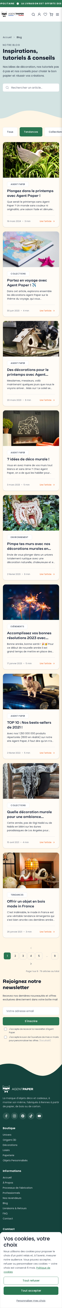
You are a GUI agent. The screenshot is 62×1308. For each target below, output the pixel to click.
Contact (8, 1218)
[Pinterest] (22, 1116)
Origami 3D (9, 1140)
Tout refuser (31, 1281)
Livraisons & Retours (15, 1208)
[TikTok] (31, 1116)
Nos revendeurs (12, 1198)
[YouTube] (39, 1116)
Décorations (10, 1145)
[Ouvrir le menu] (57, 14)
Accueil (7, 37)
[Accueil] (13, 14)
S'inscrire (31, 1021)
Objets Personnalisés (15, 1160)
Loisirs (6, 1150)
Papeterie (8, 1155)
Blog (5, 1203)
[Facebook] (6, 1116)
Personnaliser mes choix (31, 1300)
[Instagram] (14, 1116)
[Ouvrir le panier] (51, 14)
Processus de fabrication (18, 1187)
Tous (10, 132)
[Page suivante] (31, 963)
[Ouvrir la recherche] (33, 14)
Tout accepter (31, 1291)
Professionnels (11, 1193)
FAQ (5, 1213)
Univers (7, 1134)
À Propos (8, 1182)
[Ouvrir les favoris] (45, 14)
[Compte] (39, 14)
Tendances (31, 132)
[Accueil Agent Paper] (31, 1089)
